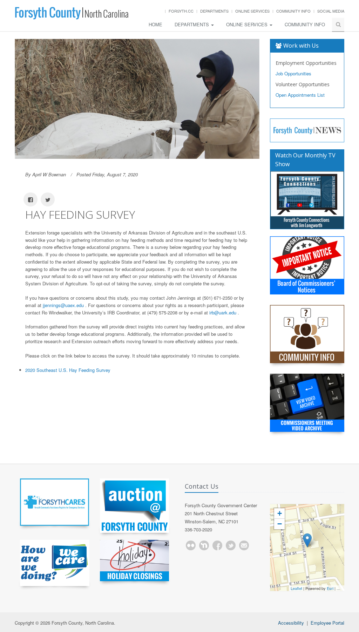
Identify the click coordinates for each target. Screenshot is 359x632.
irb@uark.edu (223, 312)
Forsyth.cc (181, 11)
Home (155, 24)
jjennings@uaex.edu (64, 305)
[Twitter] (231, 545)
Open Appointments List (300, 94)
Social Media (330, 11)
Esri (330, 588)
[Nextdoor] (204, 545)
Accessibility (291, 622)
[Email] (244, 545)
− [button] (279, 523)
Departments (214, 11)
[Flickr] (191, 545)
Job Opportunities (293, 73)
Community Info (293, 11)
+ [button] (279, 513)
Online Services (252, 11)
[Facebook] (217, 545)
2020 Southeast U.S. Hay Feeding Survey (67, 370)
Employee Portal (327, 622)
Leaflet (296, 588)
